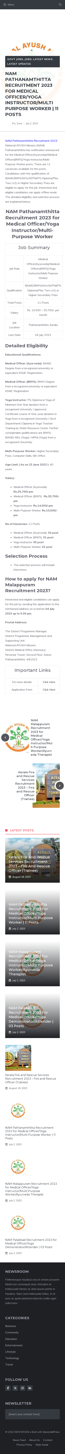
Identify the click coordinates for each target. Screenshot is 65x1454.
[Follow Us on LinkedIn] (30, 1388)
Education (11, 1339)
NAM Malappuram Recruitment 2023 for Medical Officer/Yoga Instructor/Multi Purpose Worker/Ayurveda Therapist (31, 1189)
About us (34, 1440)
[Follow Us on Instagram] (22, 1388)
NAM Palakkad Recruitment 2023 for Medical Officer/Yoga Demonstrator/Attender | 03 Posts (31, 1017)
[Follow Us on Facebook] (8, 1388)
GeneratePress (51, 1431)
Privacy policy (24, 1444)
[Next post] (60, 786)
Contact (47, 1440)
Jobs (28, 59)
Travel (9, 1364)
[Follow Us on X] (15, 1388)
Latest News (42, 59)
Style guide (42, 1444)
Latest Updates (19, 63)
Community (12, 1332)
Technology (12, 1358)
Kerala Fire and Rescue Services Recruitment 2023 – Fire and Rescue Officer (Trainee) (30, 1078)
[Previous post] (5, 737)
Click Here (49, 682)
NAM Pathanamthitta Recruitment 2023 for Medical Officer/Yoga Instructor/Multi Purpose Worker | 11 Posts (31, 913)
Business (10, 1326)
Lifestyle (10, 1351)
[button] (60, 4)
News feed (19, 1440)
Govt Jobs (15, 59)
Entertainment (14, 1345)
